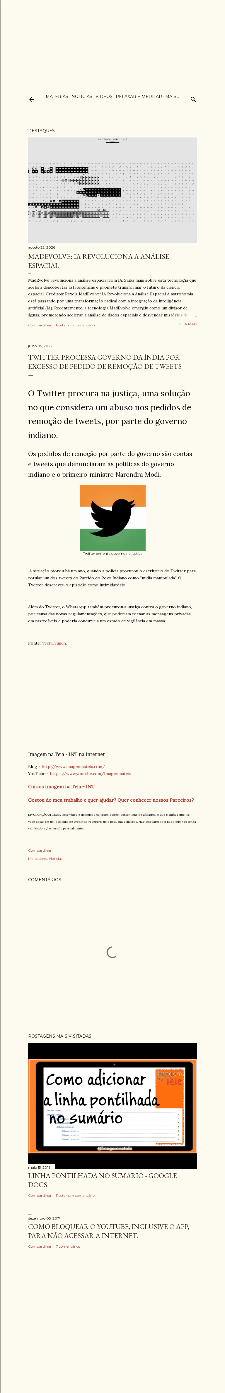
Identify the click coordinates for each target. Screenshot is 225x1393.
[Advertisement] (112, 41)
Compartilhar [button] (40, 325)
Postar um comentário (75, 325)
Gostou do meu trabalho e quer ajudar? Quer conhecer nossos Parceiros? (111, 800)
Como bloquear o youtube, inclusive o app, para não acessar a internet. (108, 1231)
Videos (104, 96)
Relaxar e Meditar (139, 96)
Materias (57, 96)
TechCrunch (54, 643)
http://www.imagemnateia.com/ (73, 766)
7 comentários (68, 1246)
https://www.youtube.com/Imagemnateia (90, 773)
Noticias (81, 96)
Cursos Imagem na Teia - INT (61, 786)
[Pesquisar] (193, 98)
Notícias (55, 858)
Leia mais (188, 324)
